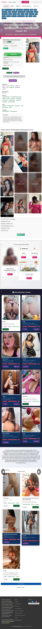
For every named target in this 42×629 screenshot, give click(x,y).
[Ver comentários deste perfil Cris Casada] (13, 474)
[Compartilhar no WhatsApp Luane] (18, 372)
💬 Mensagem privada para (14, 76)
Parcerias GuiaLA (18, 620)
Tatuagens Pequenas (5, 111)
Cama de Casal (17, 105)
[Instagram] (36, 602)
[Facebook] (29, 602)
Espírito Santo (4, 11)
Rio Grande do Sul (30, 11)
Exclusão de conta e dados (20, 615)
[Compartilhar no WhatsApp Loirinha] (38, 512)
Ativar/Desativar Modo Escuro (34, 603)
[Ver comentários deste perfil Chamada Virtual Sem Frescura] (13, 511)
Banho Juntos (12, 98)
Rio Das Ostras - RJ (10, 43)
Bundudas (12, 85)
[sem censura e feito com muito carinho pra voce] (31, 307)
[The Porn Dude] (29, 266)
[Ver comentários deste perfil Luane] (13, 372)
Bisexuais (8, 85)
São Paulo (5, 323)
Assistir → (10, 274)
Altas (7, 87)
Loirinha (24, 535)
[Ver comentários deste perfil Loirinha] (32, 512)
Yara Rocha (24, 396)
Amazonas (4, 18)
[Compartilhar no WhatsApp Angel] (38, 297)
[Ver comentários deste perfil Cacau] (33, 409)
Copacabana (11, 572)
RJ (2, 9)
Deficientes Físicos (12, 100)
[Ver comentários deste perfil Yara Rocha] (33, 372)
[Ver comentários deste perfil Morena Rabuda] (13, 409)
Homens (8, 98)
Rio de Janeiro (6, 572)
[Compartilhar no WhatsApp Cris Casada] (19, 474)
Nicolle (4, 570)
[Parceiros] (10, 256)
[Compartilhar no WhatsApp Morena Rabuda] (18, 409)
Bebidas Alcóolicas (10, 105)
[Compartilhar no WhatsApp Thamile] (38, 334)
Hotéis (22, 105)
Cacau (23, 433)
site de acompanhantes (8, 612)
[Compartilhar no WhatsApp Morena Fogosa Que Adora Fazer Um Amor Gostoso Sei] (38, 474)
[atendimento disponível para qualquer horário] (31, 382)
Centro (5, 43)
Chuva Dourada (4, 100)
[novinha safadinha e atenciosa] (31, 419)
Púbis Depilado (11, 87)
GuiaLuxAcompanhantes (17, 626)
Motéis (10, 107)
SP (14, 9)
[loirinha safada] (30, 522)
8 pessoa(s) (9, 72)
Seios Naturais (17, 87)
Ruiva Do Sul (5, 359)
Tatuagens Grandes (13, 111)
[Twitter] (33, 602)
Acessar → (29, 278)
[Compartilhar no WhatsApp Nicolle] (19, 547)
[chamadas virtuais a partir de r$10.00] (11, 307)
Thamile (24, 358)
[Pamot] (23, 248)
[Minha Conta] (19, 2)
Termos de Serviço (18, 608)
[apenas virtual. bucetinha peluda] (11, 344)
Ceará (35, 9)
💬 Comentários (13, 80)
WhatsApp (6, 68)
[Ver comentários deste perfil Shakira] (12, 297)
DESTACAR (5, 48)
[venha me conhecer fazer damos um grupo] (31, 485)
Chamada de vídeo (5, 107)
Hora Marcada (18, 100)
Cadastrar (16, 601)
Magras (3, 87)
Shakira (4, 321)
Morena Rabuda (6, 433)
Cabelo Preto (17, 85)
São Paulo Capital (19, 9)
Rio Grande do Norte (21, 11)
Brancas (3, 85)
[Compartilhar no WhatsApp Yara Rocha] (38, 372)
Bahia (31, 9)
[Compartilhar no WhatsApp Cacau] (38, 409)
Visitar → (23, 257)
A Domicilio (4, 105)
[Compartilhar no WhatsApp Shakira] (19, 297)
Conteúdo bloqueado (21, 141)
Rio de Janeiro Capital (8, 9)
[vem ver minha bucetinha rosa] (31, 344)
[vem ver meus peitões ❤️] (11, 382)
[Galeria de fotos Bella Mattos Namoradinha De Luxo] (7, 143)
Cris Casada (6, 498)
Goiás (9, 11)
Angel (23, 321)
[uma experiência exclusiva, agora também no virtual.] (11, 419)
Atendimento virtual (7, 360)
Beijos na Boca (18, 98)
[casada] (11, 485)
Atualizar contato (13, 45)
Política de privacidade (19, 610)
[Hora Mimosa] (34, 248)
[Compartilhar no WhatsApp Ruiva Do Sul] (18, 334)
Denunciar (6, 45)
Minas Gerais (14, 11)
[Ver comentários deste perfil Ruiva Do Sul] (13, 334)
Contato (16, 617)
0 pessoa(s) (16, 72)
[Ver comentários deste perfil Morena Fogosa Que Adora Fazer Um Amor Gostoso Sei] (32, 474)
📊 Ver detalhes (12, 219)
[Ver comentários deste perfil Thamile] (32, 334)
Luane (4, 396)
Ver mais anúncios (21, 583)
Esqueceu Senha (18, 603)
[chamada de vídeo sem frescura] (11, 521)
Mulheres (4, 98)
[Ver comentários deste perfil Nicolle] (13, 547)
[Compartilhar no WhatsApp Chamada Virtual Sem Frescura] (18, 511)
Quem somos (17, 606)
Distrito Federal (26, 9)
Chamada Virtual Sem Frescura (10, 534)
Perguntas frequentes (19, 613)
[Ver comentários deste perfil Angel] (33, 297)
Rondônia (36, 11)
